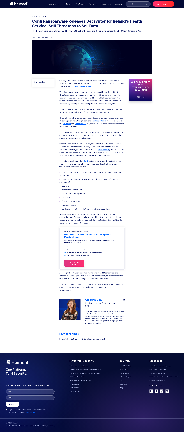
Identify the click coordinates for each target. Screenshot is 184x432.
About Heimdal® (125, 366)
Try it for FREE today (74, 263)
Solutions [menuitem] (79, 4)
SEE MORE (141, 97)
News (43, 16)
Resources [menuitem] (105, 4)
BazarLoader (80, 123)
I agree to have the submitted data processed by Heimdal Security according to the (28, 411)
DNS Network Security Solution (80, 380)
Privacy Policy (30, 412)
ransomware (103, 149)
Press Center (124, 370)
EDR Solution (74, 384)
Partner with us (125, 373)
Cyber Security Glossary (158, 370)
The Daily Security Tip (157, 373)
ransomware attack (82, 86)
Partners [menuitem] (92, 4)
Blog (121, 388)
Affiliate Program (125, 377)
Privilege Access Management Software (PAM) (85, 370)
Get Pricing (161, 4)
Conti (86, 161)
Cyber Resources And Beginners (160, 366)
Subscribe (12, 404)
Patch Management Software (79, 366)
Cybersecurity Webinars (158, 380)
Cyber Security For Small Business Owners (164, 377)
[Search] (147, 4)
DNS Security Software (77, 377)
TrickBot (67, 123)
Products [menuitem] (66, 4)
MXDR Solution (74, 391)
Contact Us (123, 384)
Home (35, 16)
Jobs (121, 380)
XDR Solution (74, 388)
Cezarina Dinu (93, 300)
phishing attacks (99, 121)
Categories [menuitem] (53, 4)
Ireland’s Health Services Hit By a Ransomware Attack (82, 339)
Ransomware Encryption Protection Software (84, 373)
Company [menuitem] (118, 4)
